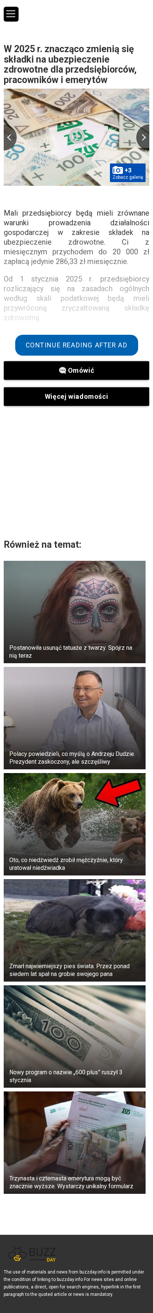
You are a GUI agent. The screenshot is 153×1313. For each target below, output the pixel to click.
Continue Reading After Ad (77, 345)
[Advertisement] (76, 472)
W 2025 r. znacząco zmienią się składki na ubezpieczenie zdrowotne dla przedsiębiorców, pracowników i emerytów (70, 64)
